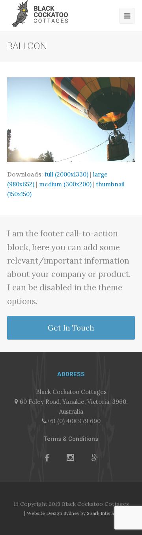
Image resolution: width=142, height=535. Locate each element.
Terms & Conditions (71, 438)
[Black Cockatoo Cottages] (40, 13)
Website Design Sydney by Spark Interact (72, 513)
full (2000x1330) (66, 174)
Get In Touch (71, 328)
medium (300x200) (65, 184)
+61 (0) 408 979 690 (74, 421)
